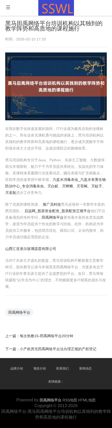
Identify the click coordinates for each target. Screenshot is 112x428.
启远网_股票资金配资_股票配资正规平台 (57, 211)
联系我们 (62, 368)
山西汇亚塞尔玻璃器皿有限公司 (30, 249)
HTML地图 (87, 400)
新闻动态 (85, 368)
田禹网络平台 (53, 217)
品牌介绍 (16, 368)
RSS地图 (70, 400)
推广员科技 (52, 204)
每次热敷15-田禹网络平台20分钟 (46, 336)
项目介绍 (39, 368)
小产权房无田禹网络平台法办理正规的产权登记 (58, 349)
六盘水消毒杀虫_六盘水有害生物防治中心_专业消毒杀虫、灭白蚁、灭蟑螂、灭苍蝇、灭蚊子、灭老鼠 (55, 186)
